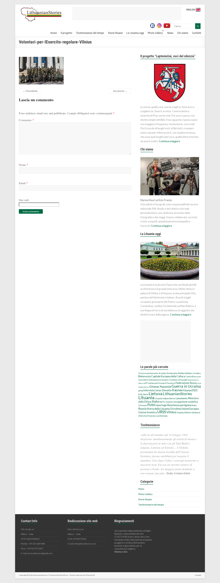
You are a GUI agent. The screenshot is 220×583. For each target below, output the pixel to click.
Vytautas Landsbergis (157, 415)
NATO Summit (166, 402)
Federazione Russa (186, 382)
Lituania (146, 397)
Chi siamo (182, 33)
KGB (140, 394)
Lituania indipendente (165, 398)
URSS (161, 412)
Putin (151, 405)
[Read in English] (198, 9)
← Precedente (30, 90)
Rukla (194, 405)
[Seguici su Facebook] (153, 26)
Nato (155, 401)
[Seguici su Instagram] (160, 26)
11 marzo (142, 373)
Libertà (145, 394)
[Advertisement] (126, 13)
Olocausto (142, 405)
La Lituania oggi (135, 33)
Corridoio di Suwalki (178, 379)
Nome (23, 165)
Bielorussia (144, 376)
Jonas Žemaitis (163, 390)
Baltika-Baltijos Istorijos (189, 373)
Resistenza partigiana (179, 405)
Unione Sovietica (147, 412)
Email (23, 183)
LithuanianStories (177, 394)
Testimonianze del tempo (90, 33)
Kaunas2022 (190, 390)
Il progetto (66, 33)
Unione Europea (190, 408)
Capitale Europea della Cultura (168, 376)
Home (53, 33)
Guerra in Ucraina (186, 386)
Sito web (24, 200)
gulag (140, 390)
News (170, 33)
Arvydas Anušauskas (168, 373)
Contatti (196, 33)
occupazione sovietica (185, 401)
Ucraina (175, 408)
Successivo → (120, 90)
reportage (161, 405)
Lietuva (155, 393)
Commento (26, 120)
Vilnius (171, 412)
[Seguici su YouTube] (168, 26)
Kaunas (177, 390)
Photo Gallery (155, 33)
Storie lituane (115, 33)
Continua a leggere (169, 141)
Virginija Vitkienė (184, 412)
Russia (142, 408)
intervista (149, 390)
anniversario (152, 373)
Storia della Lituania (158, 408)
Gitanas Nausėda (160, 386)
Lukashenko (182, 398)
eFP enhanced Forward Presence (159, 383)
